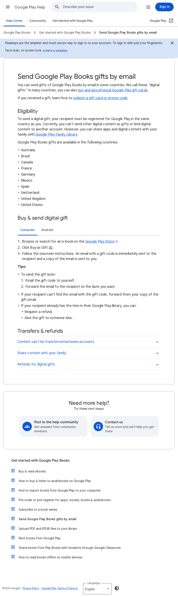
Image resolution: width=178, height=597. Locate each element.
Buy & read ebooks (32, 471)
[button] (8, 7)
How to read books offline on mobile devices (50, 557)
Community (37, 21)
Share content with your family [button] (41, 353)
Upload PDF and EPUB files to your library (48, 529)
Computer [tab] (27, 230)
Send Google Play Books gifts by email (47, 519)
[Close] (172, 43)
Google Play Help (30, 7)
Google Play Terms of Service (60, 588)
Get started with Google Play (73, 21)
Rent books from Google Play (40, 538)
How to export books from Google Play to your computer (60, 490)
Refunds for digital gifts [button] (36, 364)
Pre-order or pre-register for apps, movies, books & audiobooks (64, 500)
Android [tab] (47, 230)
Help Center (14, 21)
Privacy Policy (31, 588)
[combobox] (100, 7)
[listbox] (97, 588)
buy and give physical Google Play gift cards (113, 90)
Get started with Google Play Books (40, 460)
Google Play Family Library (56, 134)
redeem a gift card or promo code (100, 98)
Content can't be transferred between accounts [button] (55, 342)
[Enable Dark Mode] (117, 588)
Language (93, 583)
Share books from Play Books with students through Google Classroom (70, 548)
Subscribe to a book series (38, 509)
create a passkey (55, 51)
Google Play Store (99, 241)
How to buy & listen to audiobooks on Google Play (55, 481)
